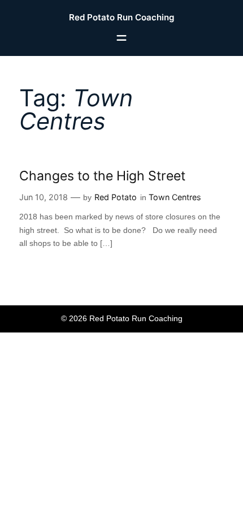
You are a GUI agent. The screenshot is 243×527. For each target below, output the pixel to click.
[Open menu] (121, 38)
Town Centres (175, 197)
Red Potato (115, 197)
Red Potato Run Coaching (121, 17)
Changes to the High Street (102, 176)
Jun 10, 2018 (43, 197)
